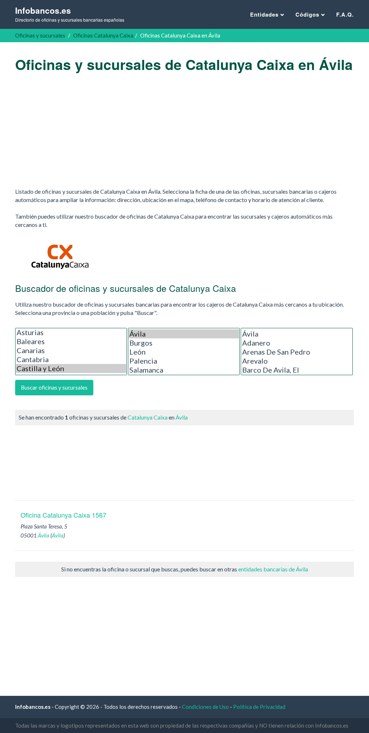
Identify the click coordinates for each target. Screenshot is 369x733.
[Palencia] (184, 360)
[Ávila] (184, 333)
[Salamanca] (184, 369)
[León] (184, 351)
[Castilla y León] (71, 368)
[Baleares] (71, 341)
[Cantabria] (71, 359)
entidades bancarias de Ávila (273, 569)
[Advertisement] (184, 129)
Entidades (265, 14)
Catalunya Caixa (148, 417)
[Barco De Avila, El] (296, 369)
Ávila (181, 417)
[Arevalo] (296, 360)
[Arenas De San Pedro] (296, 351)
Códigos (308, 14)
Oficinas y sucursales (40, 35)
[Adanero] (296, 342)
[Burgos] (184, 342)
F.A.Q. (345, 14)
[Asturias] (71, 332)
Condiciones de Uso (205, 706)
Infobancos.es (69, 14)
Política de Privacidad (259, 706)
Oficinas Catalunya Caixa (103, 35)
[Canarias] (71, 350)
